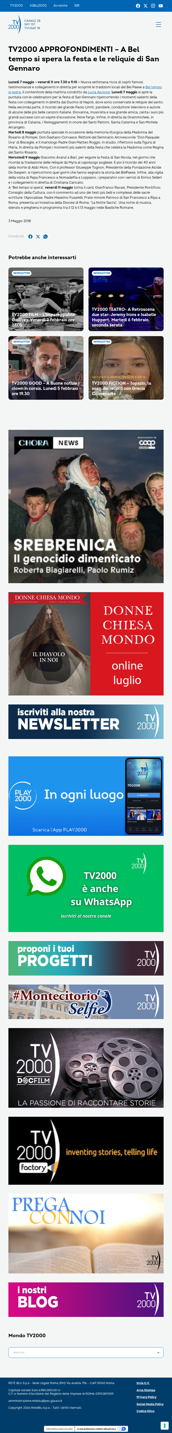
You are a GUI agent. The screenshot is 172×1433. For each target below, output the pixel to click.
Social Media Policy (150, 1404)
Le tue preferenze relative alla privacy (96, 1429)
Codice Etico (145, 1411)
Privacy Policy (146, 1397)
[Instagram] (153, 6)
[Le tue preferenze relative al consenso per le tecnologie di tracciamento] (165, 1426)
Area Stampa (146, 1390)
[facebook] (30, 236)
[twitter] (38, 236)
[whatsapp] (45, 236)
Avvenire (60, 6)
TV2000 (16, 6)
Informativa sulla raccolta (59, 1429)
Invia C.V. (143, 1383)
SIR (76, 6)
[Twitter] (146, 6)
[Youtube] (161, 6)
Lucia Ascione (99, 92)
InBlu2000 (38, 6)
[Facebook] (138, 6)
